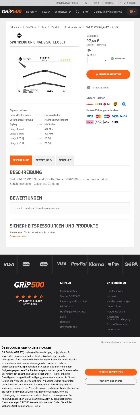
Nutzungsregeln (116, 311)
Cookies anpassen (111, 381)
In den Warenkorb (110, 74)
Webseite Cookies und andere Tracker (21, 406)
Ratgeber (65, 321)
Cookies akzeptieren (111, 372)
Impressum (113, 329)
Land (63, 316)
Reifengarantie (68, 327)
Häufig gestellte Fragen (73, 311)
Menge (91, 55)
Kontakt (109, 3)
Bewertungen (44, 160)
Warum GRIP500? (70, 296)
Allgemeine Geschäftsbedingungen (120, 318)
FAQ (85, 3)
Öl (77, 12)
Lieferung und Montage (108, 12)
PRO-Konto (66, 306)
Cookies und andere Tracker (53, 388)
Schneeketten (63, 12)
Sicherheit (65, 160)
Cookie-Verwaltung (117, 324)
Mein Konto (129, 3)
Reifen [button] (30, 12)
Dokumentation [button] (18, 236)
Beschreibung (21, 160)
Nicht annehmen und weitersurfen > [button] (118, 342)
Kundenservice (115, 291)
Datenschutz (114, 306)
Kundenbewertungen (67, 3)
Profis (96, 3)
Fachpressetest (69, 291)
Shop (86, 12)
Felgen (46, 12)
